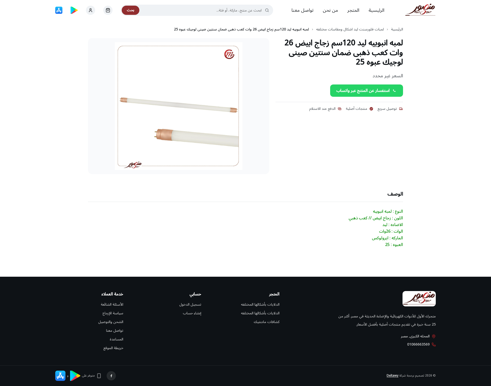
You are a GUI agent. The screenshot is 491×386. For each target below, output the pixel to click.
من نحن (330, 10)
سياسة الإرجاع (113, 313)
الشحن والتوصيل (110, 322)
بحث (130, 10)
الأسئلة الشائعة (112, 304)
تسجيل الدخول (190, 304)
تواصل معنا (303, 10)
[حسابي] (108, 10)
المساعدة (116, 339)
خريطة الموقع (113, 348)
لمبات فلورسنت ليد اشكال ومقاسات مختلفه (350, 29)
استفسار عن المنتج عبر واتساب (363, 90)
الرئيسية (376, 10)
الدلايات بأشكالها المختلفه (260, 304)
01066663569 (418, 344)
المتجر (353, 10)
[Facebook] (111, 375)
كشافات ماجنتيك (267, 322)
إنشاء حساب (192, 313)
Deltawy (392, 375)
